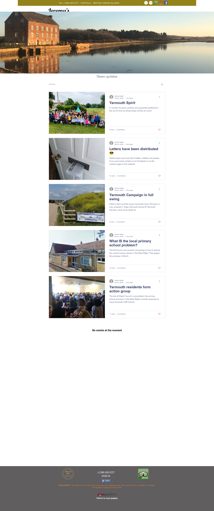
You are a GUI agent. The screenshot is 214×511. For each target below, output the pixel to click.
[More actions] (160, 96)
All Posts (52, 84)
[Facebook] (166, 2)
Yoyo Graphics (112, 498)
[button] (162, 84)
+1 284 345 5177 (106, 472)
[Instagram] (161, 2)
